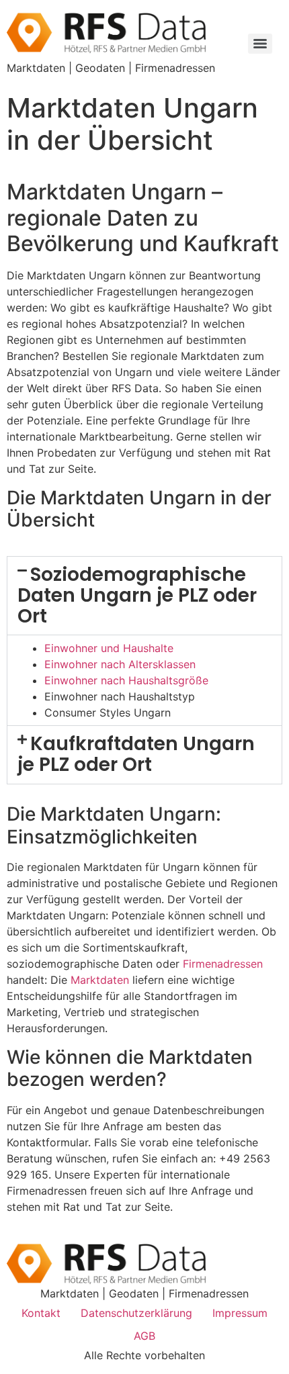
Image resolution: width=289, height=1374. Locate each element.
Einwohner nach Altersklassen (120, 664)
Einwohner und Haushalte (108, 648)
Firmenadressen (223, 963)
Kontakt (41, 1313)
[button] (144, 596)
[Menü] (260, 44)
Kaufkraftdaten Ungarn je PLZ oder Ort (136, 754)
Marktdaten (100, 980)
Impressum (239, 1313)
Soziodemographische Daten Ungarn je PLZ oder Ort (137, 595)
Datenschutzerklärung (136, 1313)
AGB (144, 1335)
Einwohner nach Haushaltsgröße (126, 680)
